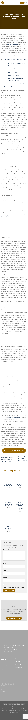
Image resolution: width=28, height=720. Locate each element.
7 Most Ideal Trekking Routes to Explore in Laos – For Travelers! (7, 459)
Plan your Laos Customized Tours (14, 450)
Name (5, 563)
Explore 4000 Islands (14, 73)
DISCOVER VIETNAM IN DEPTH (8, 485)
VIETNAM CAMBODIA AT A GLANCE (8, 528)
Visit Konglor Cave (14, 75)
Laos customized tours (13, 44)
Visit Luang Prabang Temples (17, 83)
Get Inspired (14, 12)
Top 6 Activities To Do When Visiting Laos (14, 59)
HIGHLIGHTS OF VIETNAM (19, 485)
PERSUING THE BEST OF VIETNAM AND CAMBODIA (8, 504)
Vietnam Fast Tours (8, 87)
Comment (6, 549)
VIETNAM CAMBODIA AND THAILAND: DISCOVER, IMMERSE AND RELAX (19, 506)
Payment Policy (4, 669)
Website (5, 577)
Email (5, 570)
